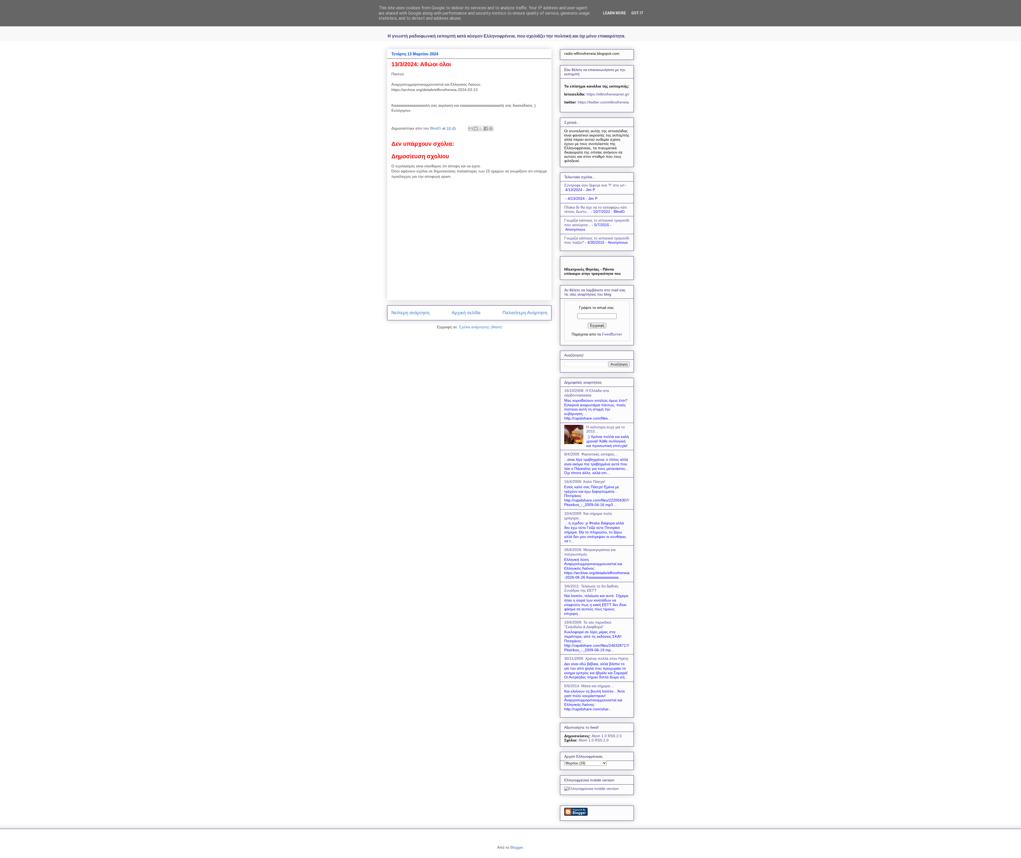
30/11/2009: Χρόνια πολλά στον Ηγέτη (596, 658)
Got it (637, 13)
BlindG (436, 128)
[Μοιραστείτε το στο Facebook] (485, 128)
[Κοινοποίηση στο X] (480, 128)
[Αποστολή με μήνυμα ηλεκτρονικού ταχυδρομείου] (470, 128)
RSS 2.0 (615, 736)
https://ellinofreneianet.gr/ (607, 94)
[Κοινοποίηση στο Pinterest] (490, 128)
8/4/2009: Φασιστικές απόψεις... (591, 454)
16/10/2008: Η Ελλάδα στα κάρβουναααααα (586, 392)
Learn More (614, 13)
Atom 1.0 (599, 736)
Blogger (516, 847)
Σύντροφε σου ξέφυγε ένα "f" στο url (594, 185)
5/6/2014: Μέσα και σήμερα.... (589, 686)
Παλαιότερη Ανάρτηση (525, 312)
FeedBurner (612, 334)
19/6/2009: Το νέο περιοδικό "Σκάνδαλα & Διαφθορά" (587, 624)
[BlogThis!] (475, 128)
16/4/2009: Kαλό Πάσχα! (584, 481)
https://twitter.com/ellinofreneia (603, 102)
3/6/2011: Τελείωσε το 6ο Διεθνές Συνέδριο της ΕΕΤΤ (591, 588)
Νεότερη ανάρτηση (410, 312)
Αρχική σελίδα (466, 312)
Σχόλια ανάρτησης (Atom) (480, 327)
